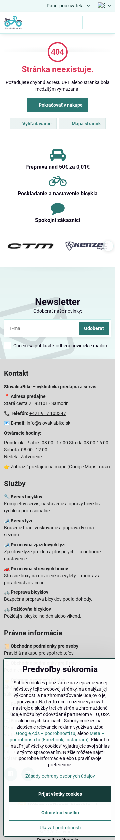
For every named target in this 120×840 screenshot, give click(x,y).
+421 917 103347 (47, 413)
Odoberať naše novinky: (57, 311)
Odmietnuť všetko (60, 812)
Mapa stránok (86, 123)
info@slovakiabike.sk (48, 423)
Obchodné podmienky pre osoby (44, 646)
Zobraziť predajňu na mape (39, 466)
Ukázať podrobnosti (60, 827)
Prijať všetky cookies (60, 794)
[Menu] (107, 22)
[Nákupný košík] (91, 22)
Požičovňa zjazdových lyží (38, 544)
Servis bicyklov (26, 496)
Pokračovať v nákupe (60, 105)
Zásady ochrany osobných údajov (60, 776)
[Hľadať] (74, 22)
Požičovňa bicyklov (31, 609)
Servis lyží (21, 520)
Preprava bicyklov (29, 592)
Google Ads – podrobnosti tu (45, 733)
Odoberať (94, 328)
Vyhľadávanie (36, 123)
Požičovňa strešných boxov (39, 568)
